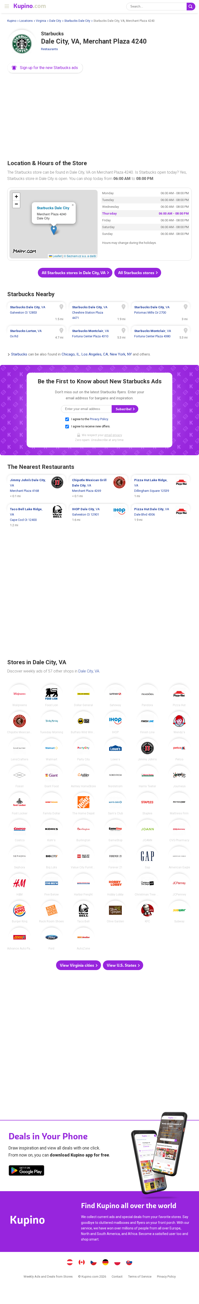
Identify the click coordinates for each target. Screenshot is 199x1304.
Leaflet (57, 256)
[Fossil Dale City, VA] (19, 776)
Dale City (55, 21)
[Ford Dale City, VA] (51, 938)
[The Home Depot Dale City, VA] (83, 803)
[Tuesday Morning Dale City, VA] (51, 722)
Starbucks (19, 354)
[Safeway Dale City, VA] (115, 695)
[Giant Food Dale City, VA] (51, 776)
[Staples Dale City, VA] (147, 803)
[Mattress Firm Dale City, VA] (179, 803)
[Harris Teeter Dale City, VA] (147, 776)
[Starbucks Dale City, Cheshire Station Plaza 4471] (98, 312)
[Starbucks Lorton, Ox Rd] (36, 333)
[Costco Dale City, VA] (19, 830)
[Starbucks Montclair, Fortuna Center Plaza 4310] (98, 333)
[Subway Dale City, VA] (179, 912)
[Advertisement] (99, 114)
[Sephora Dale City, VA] (19, 857)
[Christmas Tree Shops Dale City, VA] (147, 884)
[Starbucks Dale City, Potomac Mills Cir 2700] (161, 312)
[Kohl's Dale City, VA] (51, 830)
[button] (45, 67)
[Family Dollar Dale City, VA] (51, 803)
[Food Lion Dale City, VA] (51, 695)
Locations (26, 21)
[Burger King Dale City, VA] (19, 912)
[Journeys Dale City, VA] (179, 776)
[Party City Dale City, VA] (83, 749)
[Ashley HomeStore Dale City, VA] (83, 776)
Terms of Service (139, 1276)
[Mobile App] (26, 1171)
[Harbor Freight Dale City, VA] (83, 884)
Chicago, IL (71, 354)
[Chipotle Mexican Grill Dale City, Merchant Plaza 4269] (98, 488)
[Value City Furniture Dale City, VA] (83, 857)
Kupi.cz (93, 1262)
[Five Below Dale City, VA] (51, 884)
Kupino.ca (81, 1262)
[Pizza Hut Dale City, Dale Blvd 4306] (161, 517)
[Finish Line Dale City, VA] (147, 722)
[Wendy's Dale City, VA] (179, 722)
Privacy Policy (99, 419)
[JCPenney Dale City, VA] (179, 884)
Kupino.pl (117, 1262)
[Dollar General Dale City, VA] (83, 695)
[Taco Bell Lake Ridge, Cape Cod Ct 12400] (36, 517)
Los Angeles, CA (94, 354)
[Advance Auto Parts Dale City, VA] (19, 938)
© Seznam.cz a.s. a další (80, 256)
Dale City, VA (88, 671)
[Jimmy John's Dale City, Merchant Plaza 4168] (36, 488)
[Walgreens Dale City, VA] (19, 695)
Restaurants (49, 49)
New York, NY (121, 354)
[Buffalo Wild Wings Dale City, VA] (83, 722)
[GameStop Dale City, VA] (115, 830)
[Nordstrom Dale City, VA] (115, 776)
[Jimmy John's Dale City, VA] (147, 749)
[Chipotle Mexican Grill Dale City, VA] (19, 722)
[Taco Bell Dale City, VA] (83, 912)
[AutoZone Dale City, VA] (83, 938)
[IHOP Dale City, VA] (115, 722)
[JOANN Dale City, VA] (147, 830)
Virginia (41, 21)
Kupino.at (70, 1262)
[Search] (191, 6)
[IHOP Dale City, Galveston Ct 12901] (98, 517)
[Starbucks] (21, 44)
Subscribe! (124, 409)
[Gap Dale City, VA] (147, 857)
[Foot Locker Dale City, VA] (19, 803)
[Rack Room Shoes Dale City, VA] (51, 912)
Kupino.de (105, 1262)
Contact (117, 1276)
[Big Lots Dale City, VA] (51, 857)
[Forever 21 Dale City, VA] (115, 857)
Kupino (11, 21)
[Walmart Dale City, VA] (51, 749)
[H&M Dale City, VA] (19, 884)
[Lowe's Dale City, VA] (115, 749)
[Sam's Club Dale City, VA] (115, 803)
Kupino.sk (129, 1262)
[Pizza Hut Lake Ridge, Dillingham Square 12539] (161, 488)
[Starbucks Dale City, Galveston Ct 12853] (36, 312)
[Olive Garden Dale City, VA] (115, 912)
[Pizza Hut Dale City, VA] (179, 695)
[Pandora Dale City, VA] (147, 695)
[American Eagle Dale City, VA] (179, 857)
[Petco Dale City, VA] (179, 749)
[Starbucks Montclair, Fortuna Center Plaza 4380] (161, 333)
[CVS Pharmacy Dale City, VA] (179, 830)
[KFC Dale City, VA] (147, 912)
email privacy (113, 435)
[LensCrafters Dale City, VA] (19, 749)
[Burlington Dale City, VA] (83, 830)
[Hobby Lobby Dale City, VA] (115, 884)
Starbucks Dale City (77, 21)
